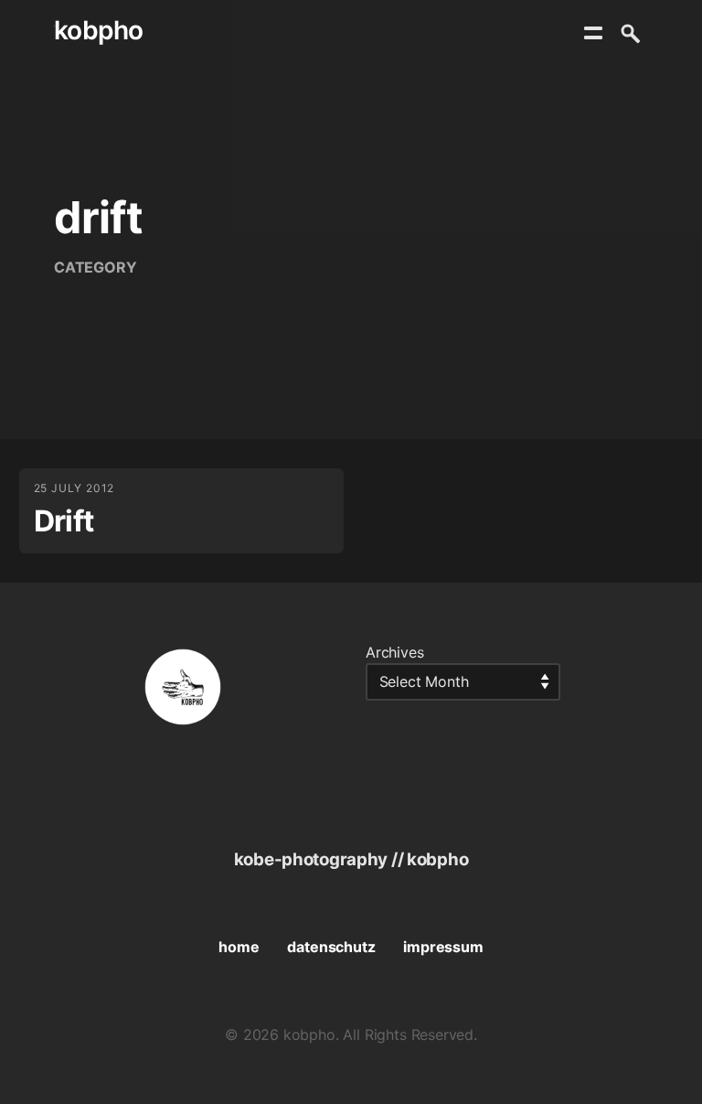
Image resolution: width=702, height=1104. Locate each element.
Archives (395, 652)
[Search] (630, 33)
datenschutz (331, 947)
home (238, 947)
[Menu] (593, 33)
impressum (443, 947)
